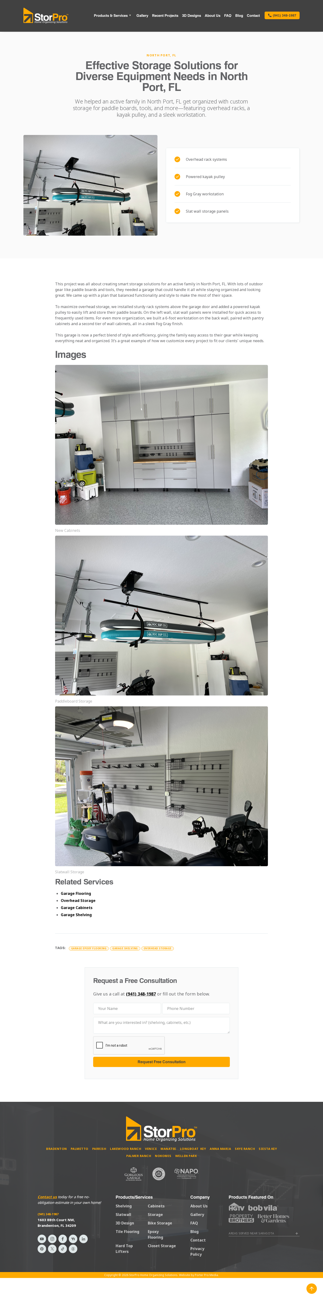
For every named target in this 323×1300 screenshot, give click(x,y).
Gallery (142, 15)
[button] (113, 15)
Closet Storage (162, 1245)
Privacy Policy (197, 1251)
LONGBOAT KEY (193, 1149)
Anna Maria (220, 1149)
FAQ (227, 15)
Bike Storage (160, 1223)
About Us (212, 15)
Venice (151, 1149)
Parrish (99, 1149)
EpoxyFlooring (155, 1234)
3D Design (125, 1223)
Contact (253, 15)
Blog (239, 15)
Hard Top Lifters (124, 1248)
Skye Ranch (245, 1149)
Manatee (168, 1149)
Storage (155, 1214)
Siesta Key (268, 1149)
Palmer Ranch (138, 1156)
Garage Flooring (76, 893)
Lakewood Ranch (125, 1149)
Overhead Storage (78, 900)
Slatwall (123, 1214)
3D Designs (191, 15)
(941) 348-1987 (141, 993)
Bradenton (56, 1149)
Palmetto (79, 1149)
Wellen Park (186, 1156)
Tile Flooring (127, 1231)
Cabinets (156, 1206)
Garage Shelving (76, 914)
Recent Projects (165, 15)
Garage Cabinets (76, 907)
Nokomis (163, 1156)
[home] (45, 15)
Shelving (124, 1206)
